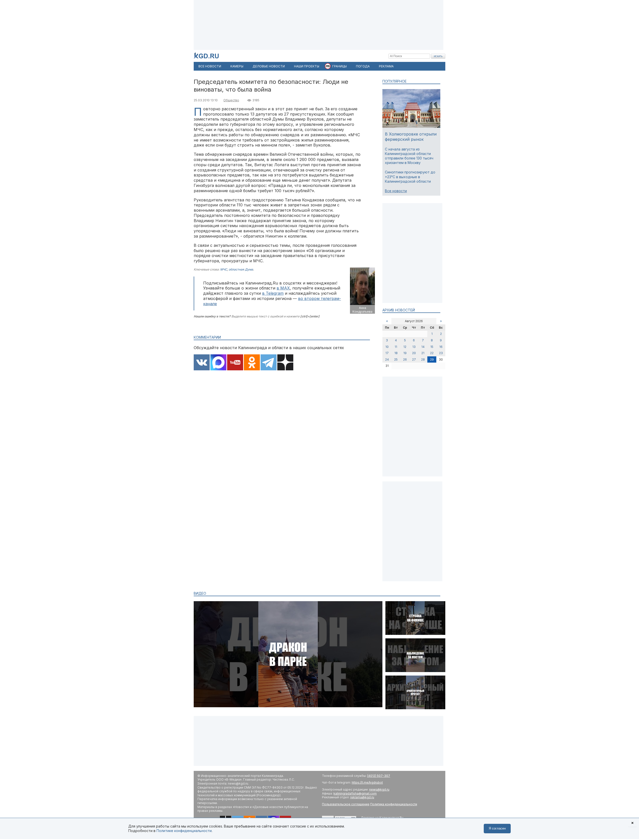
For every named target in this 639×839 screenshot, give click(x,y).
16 (441, 347)
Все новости (396, 191)
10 (387, 347)
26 (405, 359)
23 (441, 353)
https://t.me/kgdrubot (367, 782)
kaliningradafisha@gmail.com (355, 793)
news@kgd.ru (379, 789)
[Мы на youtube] (235, 362)
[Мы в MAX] (218, 362)
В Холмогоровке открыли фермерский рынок (411, 137)
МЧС (223, 269)
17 (387, 353)
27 (414, 359)
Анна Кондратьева (362, 310)
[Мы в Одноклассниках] (252, 362)
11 (396, 347)
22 (432, 353)
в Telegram (273, 293)
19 (405, 353)
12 (404, 347)
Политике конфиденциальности (184, 831)
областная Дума (241, 269)
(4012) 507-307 (378, 776)
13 (414, 347)
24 (387, 359)
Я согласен (497, 828)
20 (414, 353)
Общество (231, 100)
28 (423, 359)
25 (396, 359)
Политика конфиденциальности (393, 804)
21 (422, 353)
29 (432, 359)
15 (431, 347)
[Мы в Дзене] (285, 362)
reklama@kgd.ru (362, 797)
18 (396, 353)
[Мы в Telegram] (269, 362)
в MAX (283, 287)
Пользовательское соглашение (345, 804)
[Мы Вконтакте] (202, 362)
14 (423, 347)
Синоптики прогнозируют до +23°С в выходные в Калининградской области (410, 176)
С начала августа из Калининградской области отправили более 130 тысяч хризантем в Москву (409, 156)
